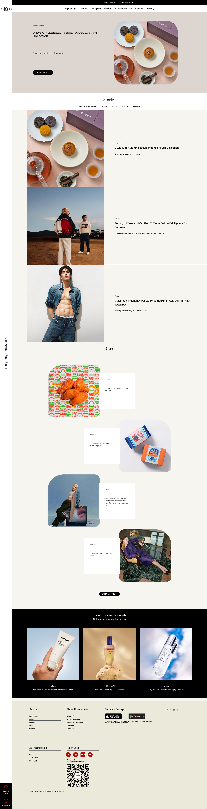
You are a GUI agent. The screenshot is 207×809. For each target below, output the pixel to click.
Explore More (127, 2)
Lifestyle (136, 106)
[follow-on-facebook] (68, 754)
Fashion (104, 106)
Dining (107, 8)
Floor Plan (70, 728)
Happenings (71, 8)
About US (70, 716)
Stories (83, 8)
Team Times (33, 757)
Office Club (33, 760)
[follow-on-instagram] (75, 754)
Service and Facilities (75, 722)
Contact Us (71, 725)
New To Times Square (87, 106)
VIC (30, 754)
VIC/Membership (123, 8)
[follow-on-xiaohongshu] (82, 754)
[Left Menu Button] (8, 371)
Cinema (139, 8)
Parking (150, 8)
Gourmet (125, 106)
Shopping (96, 8)
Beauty (114, 106)
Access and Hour (73, 719)
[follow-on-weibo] (90, 754)
